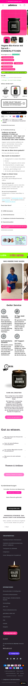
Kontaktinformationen (11, 675)
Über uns (5, 606)
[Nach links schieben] (1, 40)
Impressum (20, 675)
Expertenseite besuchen (7, 229)
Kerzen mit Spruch (10, 201)
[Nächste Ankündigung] (25, 1)
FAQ (4, 620)
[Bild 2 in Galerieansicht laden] (14, 40)
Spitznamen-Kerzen (17, 198)
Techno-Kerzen (6, 200)
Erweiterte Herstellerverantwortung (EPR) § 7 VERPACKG (12, 544)
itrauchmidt (7, 648)
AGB (18, 673)
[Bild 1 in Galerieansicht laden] (7, 40)
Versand (7, 77)
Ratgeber (5, 627)
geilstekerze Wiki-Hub (9, 613)
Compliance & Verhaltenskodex (11, 679)
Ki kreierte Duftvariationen (10, 594)
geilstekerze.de (11, 671)
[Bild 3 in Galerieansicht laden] (21, 40)
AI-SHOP (5, 638)
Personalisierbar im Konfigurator (12, 591)
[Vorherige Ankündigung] (2, 1)
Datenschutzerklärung (10, 673)
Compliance (6, 552)
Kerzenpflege (6, 603)
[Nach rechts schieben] (26, 40)
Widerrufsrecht (20, 671)
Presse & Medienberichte (10, 610)
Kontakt (5, 623)
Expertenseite (6, 616)
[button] (3, 5)
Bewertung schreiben (14, 492)
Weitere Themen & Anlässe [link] (14, 474)
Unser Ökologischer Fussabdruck (12, 555)
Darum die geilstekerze (14, 417)
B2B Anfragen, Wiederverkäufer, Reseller (11, 599)
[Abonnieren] (23, 527)
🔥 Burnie (23, 683)
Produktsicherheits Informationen (12, 539)
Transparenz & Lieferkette (10, 548)
